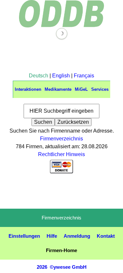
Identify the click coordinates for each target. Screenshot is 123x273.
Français (84, 75)
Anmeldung (77, 236)
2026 (42, 267)
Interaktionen (28, 89)
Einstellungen (24, 236)
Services (100, 89)
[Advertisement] (61, 55)
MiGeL (81, 89)
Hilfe (52, 236)
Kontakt (106, 236)
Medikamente (58, 89)
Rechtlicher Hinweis (61, 154)
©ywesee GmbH (68, 267)
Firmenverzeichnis (61, 138)
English (61, 75)
